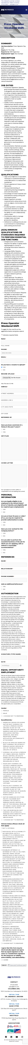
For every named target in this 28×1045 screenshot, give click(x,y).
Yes (4, 367)
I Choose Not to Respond (13, 716)
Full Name (5, 345)
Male (5, 713)
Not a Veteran (8, 828)
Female (6, 710)
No (4, 370)
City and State (7, 407)
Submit (4, 965)
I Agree (5, 960)
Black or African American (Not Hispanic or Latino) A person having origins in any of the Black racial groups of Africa (14, 746)
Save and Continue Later (18, 965)
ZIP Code (4, 413)
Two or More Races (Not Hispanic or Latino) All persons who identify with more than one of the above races (14, 813)
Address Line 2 (7, 400)
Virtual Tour (14, 994)
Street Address (7, 393)
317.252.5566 (4, 4)
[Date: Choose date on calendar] (20, 665)
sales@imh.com (14, 4)
